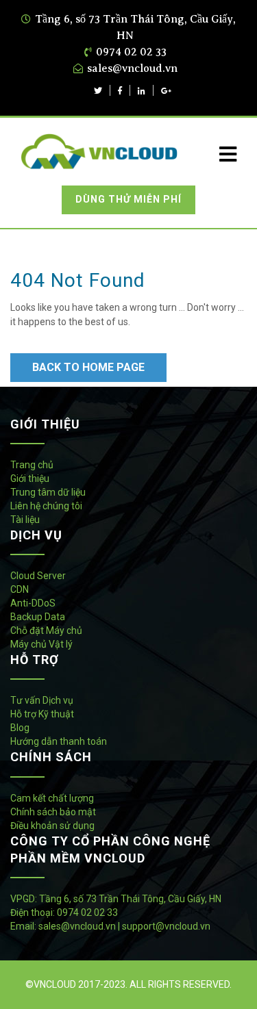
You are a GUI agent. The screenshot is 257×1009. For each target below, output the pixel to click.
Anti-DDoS (33, 603)
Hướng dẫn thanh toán (58, 741)
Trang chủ (31, 464)
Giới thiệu (29, 478)
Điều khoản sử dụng (52, 825)
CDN (19, 589)
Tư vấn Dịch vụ (41, 700)
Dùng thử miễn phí (128, 199)
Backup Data (37, 616)
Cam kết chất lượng (52, 798)
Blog (19, 727)
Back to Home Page (88, 367)
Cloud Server (38, 575)
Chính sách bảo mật (53, 811)
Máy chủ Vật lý (41, 644)
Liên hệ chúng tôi (46, 505)
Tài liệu (25, 519)
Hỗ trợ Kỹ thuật (42, 713)
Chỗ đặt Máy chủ (46, 630)
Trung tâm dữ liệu (48, 492)
